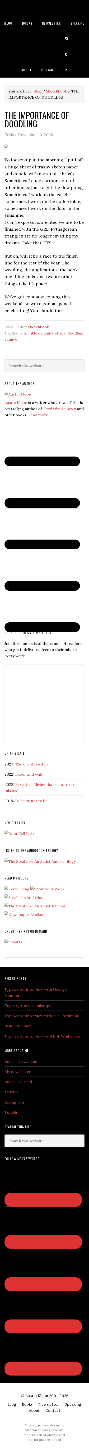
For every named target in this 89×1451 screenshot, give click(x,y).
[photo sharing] (6, 146)
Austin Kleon (44, 7)
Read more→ (40, 415)
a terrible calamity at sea (43, 333)
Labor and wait (29, 774)
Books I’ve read (18, 1081)
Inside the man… (19, 1026)
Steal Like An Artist (59, 408)
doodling (75, 333)
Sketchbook (38, 327)
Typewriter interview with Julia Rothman (41, 1015)
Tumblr (11, 1112)
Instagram (14, 1102)
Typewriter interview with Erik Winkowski (42, 1036)
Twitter (12, 1092)
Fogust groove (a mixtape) (28, 1005)
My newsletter (18, 1071)
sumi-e (11, 339)
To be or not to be (31, 800)
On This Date (15, 753)
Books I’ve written (21, 1061)
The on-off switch (31, 764)
